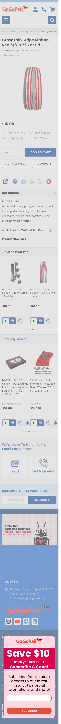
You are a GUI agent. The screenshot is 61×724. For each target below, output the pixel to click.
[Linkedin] (35, 621)
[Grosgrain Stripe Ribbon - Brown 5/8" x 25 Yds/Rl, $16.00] (15, 272)
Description (10, 193)
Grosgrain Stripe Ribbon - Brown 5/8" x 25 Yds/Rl (14, 293)
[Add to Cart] (12, 320)
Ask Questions (11, 55)
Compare (44, 164)
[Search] (52, 20)
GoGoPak (35, 403)
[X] (40, 181)
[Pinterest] (48, 181)
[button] (29, 529)
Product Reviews (14, 239)
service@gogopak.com (31, 598)
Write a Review (30, 50)
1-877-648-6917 (28, 593)
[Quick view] (20, 320)
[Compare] (27, 422)
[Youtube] (17, 621)
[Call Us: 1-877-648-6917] (44, 9)
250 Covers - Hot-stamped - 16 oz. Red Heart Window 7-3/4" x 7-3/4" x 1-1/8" (42, 385)
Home (5, 31)
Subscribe (42, 500)
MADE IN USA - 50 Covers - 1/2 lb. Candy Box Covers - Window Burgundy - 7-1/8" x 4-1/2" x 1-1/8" (15, 387)
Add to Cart (40, 152)
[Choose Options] (12, 422)
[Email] (23, 181)
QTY (7, 153)
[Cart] (52, 9)
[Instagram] (8, 621)
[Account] (35, 9)
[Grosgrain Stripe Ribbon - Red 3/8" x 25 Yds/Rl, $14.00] (43, 272)
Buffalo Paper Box (12, 403)
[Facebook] (15, 181)
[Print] (31, 181)
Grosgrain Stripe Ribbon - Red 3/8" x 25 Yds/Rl (43, 293)
